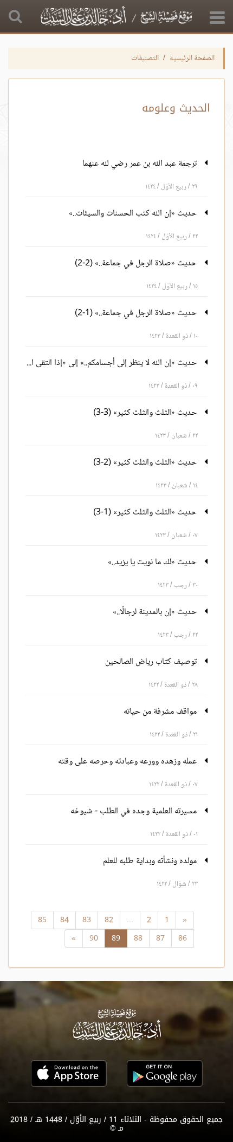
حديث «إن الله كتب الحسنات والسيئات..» (134, 213)
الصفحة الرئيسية (192, 58)
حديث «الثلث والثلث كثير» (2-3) (146, 462)
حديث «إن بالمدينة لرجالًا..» (156, 612)
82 (109, 919)
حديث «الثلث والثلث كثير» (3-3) (146, 413)
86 (182, 938)
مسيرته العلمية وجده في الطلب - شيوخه (134, 811)
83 (86, 919)
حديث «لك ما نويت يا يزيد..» (153, 562)
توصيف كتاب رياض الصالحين (152, 662)
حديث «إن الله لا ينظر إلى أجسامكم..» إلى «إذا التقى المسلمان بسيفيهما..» (112, 363)
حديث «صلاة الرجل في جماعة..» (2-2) (137, 263)
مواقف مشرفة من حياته (161, 711)
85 (42, 919)
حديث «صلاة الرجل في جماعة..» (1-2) (137, 313)
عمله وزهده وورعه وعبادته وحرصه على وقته (128, 761)
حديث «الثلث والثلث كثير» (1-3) (146, 512)
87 (160, 938)
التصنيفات (145, 58)
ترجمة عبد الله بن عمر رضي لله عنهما (140, 163)
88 (138, 938)
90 (93, 938)
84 (64, 919)
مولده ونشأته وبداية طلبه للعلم (151, 861)
